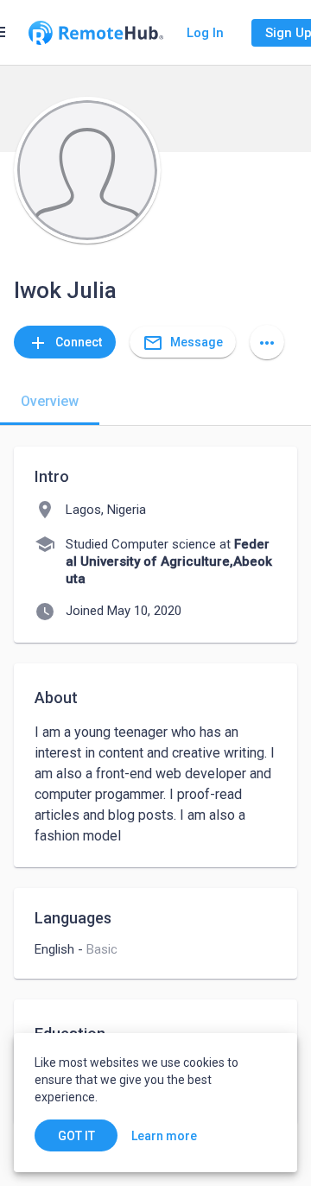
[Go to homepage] (96, 33)
